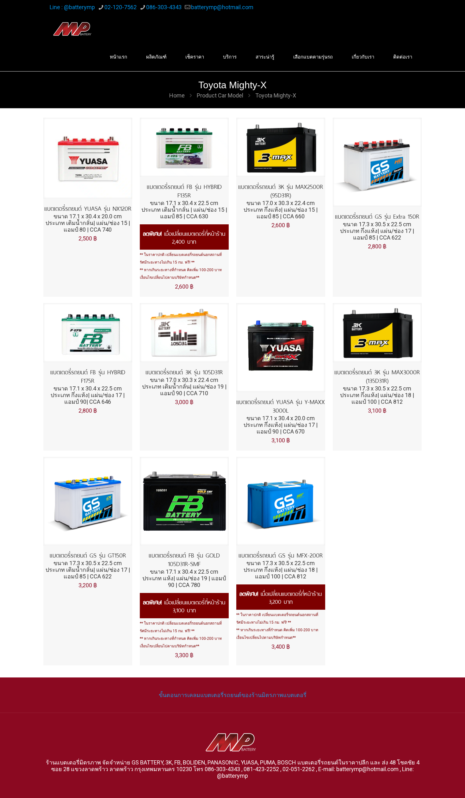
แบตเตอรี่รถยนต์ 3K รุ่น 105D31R (184, 371)
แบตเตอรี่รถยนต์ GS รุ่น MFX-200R (281, 554)
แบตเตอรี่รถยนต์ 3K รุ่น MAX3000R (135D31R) (377, 375)
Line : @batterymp (72, 7)
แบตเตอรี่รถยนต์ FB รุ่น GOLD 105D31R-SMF (184, 559)
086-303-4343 (164, 7)
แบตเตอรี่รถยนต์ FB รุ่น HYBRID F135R (184, 190)
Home (177, 95)
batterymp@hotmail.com (222, 7)
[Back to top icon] (434, 785)
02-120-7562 (120, 7)
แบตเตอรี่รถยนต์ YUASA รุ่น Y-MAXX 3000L (280, 405)
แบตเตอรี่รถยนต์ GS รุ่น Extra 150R (377, 215)
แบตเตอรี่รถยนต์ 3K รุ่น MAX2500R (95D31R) (280, 190)
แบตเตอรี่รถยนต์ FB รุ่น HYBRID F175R (87, 375)
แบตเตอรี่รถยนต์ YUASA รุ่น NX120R (87, 207)
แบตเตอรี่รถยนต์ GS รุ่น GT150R (88, 554)
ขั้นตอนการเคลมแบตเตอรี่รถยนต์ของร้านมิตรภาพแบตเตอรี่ (233, 695)
